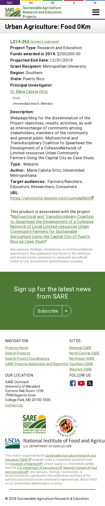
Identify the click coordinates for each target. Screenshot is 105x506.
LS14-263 (34, 41)
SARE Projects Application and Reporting (36, 363)
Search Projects (17, 353)
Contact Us (14, 405)
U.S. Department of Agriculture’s (38, 468)
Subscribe (48, 311)
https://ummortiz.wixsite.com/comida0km (50, 198)
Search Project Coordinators (27, 358)
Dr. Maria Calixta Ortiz (29, 91)
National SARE (80, 347)
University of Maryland (25, 464)
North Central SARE (84, 353)
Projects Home (16, 347)
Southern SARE (81, 363)
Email (16, 97)
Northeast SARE (82, 358)
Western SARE (80, 369)
